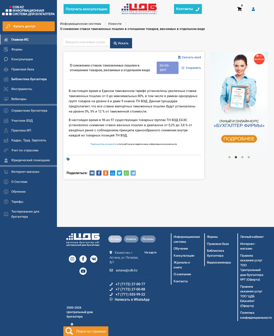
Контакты (181, 281)
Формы (212, 237)
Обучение (181, 248)
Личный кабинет (252, 237)
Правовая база (218, 244)
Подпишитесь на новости (103, 144)
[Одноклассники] (105, 173)
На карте (150, 252)
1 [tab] (229, 157)
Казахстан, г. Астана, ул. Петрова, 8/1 (124, 257)
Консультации (184, 256)
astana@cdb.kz (126, 270)
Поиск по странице (91, 331)
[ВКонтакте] (92, 173)
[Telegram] (133, 173)
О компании (182, 274)
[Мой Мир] (112, 173)
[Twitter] (119, 173)
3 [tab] (242, 157)
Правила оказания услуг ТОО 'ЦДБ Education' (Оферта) (251, 296)
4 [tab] (249, 157)
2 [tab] (236, 157)
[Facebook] (98, 173)
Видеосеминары (219, 262)
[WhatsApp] (126, 173)
